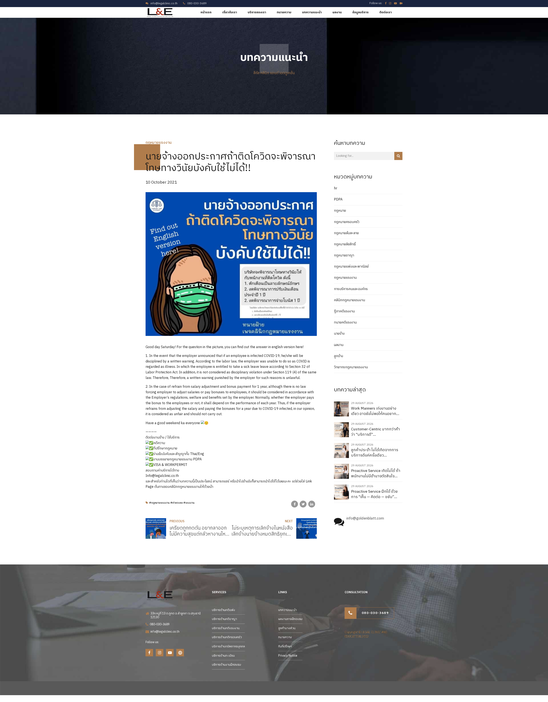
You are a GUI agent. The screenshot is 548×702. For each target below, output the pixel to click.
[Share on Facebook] (294, 504)
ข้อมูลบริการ (360, 12)
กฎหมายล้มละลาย (346, 233)
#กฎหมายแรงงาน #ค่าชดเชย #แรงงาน (172, 503)
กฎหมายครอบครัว (346, 222)
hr (335, 188)
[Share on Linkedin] (311, 504)
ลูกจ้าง (338, 356)
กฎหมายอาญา (344, 255)
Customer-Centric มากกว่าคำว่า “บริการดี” (375, 432)
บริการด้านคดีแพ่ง (223, 610)
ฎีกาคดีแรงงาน (344, 311)
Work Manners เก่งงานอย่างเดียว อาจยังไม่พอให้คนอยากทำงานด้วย (373, 411)
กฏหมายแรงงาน (159, 142)
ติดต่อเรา (385, 12)
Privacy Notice (287, 655)
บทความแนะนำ (312, 12)
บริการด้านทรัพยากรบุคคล (228, 646)
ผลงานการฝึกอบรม (290, 619)
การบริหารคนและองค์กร (351, 289)
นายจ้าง (339, 334)
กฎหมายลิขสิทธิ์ (345, 244)
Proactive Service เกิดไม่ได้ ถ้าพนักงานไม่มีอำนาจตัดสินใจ (375, 473)
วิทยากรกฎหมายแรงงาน (351, 367)
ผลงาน (337, 12)
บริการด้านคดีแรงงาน (226, 628)
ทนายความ (284, 12)
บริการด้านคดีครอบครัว (227, 637)
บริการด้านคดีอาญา (224, 619)
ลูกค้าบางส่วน (286, 628)
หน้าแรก (206, 12)
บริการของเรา (257, 12)
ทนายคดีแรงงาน (345, 322)
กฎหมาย (340, 211)
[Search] (398, 156)
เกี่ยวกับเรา (229, 12)
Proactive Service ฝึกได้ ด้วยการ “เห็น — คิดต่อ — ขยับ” (374, 494)
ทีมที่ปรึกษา (285, 646)
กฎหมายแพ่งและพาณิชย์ (351, 266)
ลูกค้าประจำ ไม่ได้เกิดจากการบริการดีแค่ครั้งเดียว (374, 453)
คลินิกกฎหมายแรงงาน (349, 300)
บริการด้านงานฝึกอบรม (226, 664)
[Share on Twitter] (303, 504)
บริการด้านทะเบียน (223, 655)
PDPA (338, 199)
